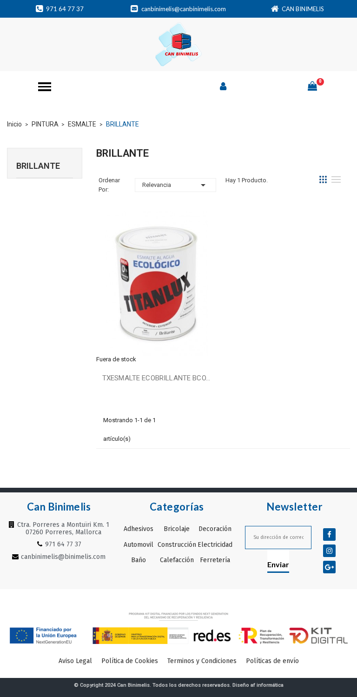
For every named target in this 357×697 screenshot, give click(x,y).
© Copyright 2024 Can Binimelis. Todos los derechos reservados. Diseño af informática (179, 685)
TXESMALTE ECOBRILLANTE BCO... (156, 378)
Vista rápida (156, 284)
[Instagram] (329, 550)
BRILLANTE (38, 166)
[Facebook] (329, 534)
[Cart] (312, 86)
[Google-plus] (329, 567)
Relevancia (175, 185)
